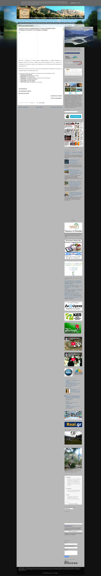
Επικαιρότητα (50, 23)
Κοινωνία (62, 23)
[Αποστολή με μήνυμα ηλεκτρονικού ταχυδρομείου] (39, 102)
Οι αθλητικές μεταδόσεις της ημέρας (72, 402)
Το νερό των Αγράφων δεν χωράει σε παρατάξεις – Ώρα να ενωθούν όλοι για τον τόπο (73, 297)
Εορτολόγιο (73, 220)
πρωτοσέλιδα (72, 147)
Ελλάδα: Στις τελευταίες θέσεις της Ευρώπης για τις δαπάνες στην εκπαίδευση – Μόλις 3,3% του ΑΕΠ (73, 290)
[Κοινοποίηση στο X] (41, 102)
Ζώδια (70, 503)
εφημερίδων (76, 147)
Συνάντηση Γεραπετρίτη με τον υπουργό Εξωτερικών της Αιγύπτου (72, 407)
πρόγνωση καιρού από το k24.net (73, 76)
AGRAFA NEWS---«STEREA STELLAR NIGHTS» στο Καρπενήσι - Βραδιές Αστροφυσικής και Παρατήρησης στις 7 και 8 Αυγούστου (75, 162)
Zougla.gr (68, 405)
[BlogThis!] (40, 102)
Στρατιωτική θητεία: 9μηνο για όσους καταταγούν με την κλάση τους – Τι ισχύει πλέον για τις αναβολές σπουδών (73, 286)
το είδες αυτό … (69, 388)
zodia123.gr (76, 503)
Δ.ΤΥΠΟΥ (56, 23)
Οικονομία (79, 23)
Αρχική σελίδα (39, 107)
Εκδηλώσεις (73, 23)
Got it (78, 3)
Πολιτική (67, 23)
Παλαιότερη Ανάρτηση (56, 107)
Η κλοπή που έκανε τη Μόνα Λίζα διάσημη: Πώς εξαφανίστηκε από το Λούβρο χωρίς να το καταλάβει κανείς (75, 391)
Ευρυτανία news (27, 23)
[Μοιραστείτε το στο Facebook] (42, 102)
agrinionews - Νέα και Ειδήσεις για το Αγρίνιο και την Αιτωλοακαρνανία (73, 396)
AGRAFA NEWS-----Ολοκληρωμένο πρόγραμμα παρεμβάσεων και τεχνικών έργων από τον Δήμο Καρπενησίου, (73, 153)
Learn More (73, 3)
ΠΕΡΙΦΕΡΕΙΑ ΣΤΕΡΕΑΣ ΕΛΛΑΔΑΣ (38, 23)
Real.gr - (67, 401)
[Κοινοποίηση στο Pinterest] (43, 102)
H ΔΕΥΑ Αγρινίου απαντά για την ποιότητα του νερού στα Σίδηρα (73, 398)
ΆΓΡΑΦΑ (20, 23)
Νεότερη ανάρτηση (23, 107)
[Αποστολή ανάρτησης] (37, 102)
